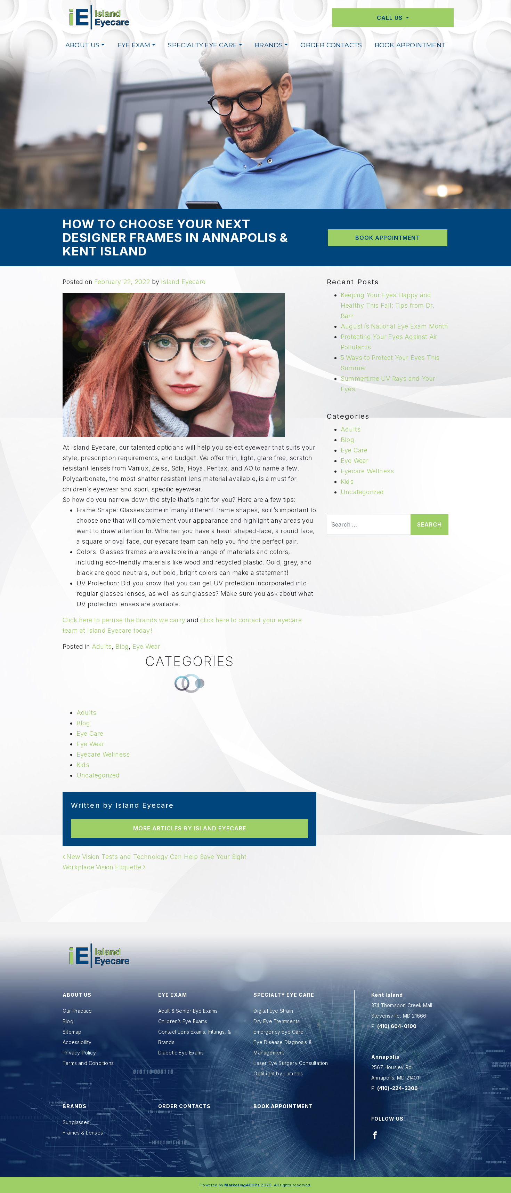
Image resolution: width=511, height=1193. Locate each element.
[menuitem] (85, 45)
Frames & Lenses (83, 1133)
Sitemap (72, 1032)
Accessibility (77, 1042)
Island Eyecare (183, 281)
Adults (102, 646)
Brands (269, 45)
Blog (122, 646)
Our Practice (77, 1011)
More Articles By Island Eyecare (189, 828)
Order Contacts (331, 45)
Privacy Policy (79, 1053)
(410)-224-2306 (397, 1088)
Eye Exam (134, 45)
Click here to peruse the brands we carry (124, 620)
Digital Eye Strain (273, 1011)
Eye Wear (146, 646)
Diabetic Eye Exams (181, 1053)
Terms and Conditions (88, 1063)
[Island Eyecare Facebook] (375, 1135)
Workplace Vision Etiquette (103, 867)
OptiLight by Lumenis (278, 1073)
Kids (82, 764)
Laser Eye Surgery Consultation (290, 1063)
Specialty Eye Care (202, 45)
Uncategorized (98, 775)
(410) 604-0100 (397, 1026)
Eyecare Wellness (103, 754)
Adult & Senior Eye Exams (188, 1011)
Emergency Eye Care (278, 1032)
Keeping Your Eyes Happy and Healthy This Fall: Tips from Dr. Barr (387, 305)
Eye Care (90, 733)
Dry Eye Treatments (276, 1021)
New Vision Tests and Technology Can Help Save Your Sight (155, 856)
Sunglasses (76, 1122)
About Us (82, 45)
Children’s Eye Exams (183, 1021)
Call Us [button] (390, 17)
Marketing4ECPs (242, 1185)
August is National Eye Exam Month (394, 326)
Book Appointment (410, 45)
